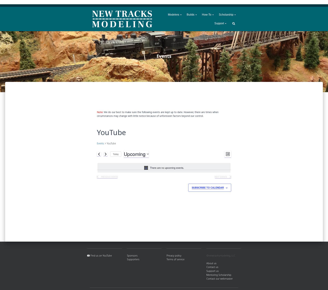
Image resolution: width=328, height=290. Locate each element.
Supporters (133, 259)
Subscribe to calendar (208, 187)
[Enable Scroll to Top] (321, 283)
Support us (212, 271)
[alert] (164, 168)
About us (211, 263)
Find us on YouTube (101, 255)
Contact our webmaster (219, 278)
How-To (207, 14)
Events (100, 143)
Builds (191, 14)
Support (219, 23)
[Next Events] (106, 154)
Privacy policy (174, 255)
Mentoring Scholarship (218, 274)
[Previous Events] (99, 154)
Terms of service (175, 259)
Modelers (174, 14)
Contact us (212, 267)
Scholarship (226, 14)
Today (116, 154)
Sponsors (132, 255)
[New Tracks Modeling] (122, 19)
